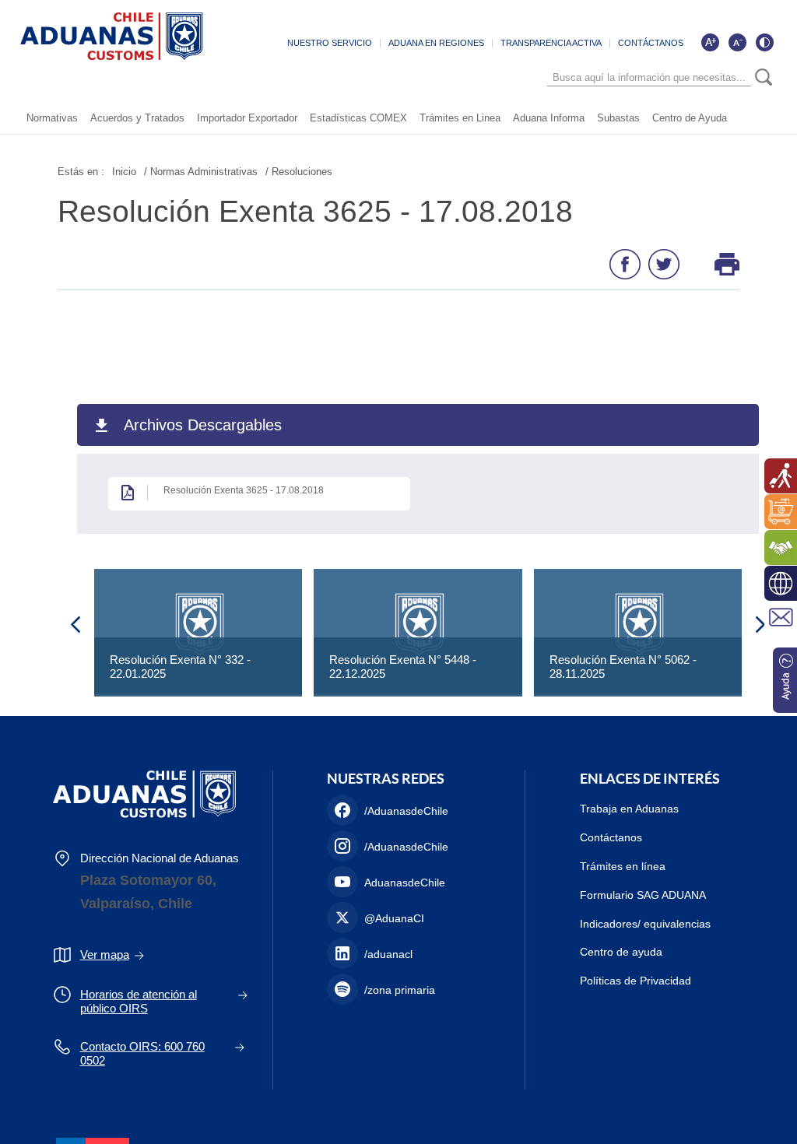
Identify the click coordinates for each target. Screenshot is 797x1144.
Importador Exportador (247, 118)
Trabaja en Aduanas (629, 808)
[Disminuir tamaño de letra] (737, 42)
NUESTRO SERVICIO (329, 42)
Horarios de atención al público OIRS (138, 1001)
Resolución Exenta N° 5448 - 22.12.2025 (402, 666)
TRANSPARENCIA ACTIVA (551, 42)
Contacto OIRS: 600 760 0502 (142, 1053)
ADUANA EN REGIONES (436, 42)
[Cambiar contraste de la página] (764, 42)
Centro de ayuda (621, 952)
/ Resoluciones (298, 171)
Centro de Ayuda (689, 118)
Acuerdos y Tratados (137, 118)
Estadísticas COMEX (358, 118)
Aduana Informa (549, 118)
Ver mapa (104, 954)
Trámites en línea (622, 866)
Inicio (124, 171)
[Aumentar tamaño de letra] (710, 42)
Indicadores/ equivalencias (645, 924)
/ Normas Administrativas (201, 171)
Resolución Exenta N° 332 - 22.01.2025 (180, 666)
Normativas (52, 118)
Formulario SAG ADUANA (643, 895)
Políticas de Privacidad (635, 980)
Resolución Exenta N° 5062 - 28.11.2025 (623, 666)
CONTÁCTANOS (650, 42)
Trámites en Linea (460, 118)
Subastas (618, 118)
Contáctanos (611, 837)
